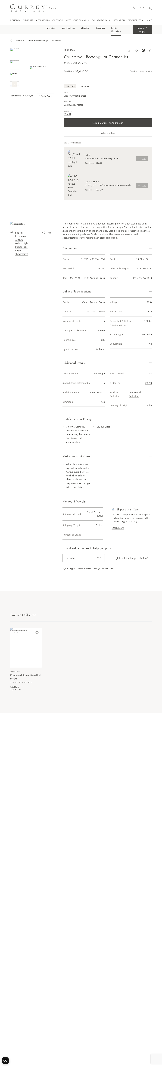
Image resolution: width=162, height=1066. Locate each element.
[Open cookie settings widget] (5, 1060)
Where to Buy (108, 133)
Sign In (133, 71)
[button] (38, 67)
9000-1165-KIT (97, 392)
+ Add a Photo (45, 95)
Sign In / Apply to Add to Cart (107, 122)
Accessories (43, 20)
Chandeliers (19, 40)
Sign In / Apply (142, 29)
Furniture (28, 20)
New (68, 20)
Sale (149, 20)
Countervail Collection (135, 394)
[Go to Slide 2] (14, 64)
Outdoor (57, 20)
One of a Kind (81, 20)
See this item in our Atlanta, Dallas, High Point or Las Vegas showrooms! (21, 243)
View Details (84, 86)
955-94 (67, 113)
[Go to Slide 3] (14, 77)
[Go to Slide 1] (14, 52)
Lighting (15, 20)
